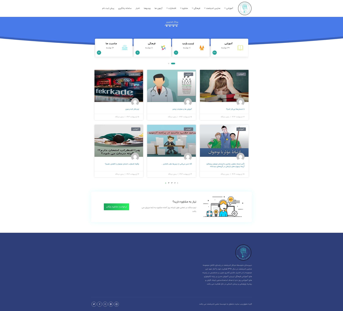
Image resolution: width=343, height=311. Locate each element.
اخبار (138, 8)
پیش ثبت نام (108, 8)
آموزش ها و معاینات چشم (182, 109)
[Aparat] (116, 304)
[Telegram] (110, 304)
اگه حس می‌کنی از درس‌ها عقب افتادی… (176, 164)
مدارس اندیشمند (212, 8)
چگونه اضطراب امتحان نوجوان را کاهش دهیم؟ (122, 164)
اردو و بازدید (188, 43)
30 (214, 52)
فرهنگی (196, 8)
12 (99, 52)
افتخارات (172, 8)
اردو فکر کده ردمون (132, 109)
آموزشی (229, 8)
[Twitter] (94, 304)
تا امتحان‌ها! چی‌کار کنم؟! (235, 109)
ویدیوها (147, 8)
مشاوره (184, 8)
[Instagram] (105, 304)
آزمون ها (158, 8)
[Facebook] (99, 304)
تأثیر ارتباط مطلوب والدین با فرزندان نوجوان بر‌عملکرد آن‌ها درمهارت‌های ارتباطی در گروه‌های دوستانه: (225, 165)
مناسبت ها (111, 43)
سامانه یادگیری (125, 8)
